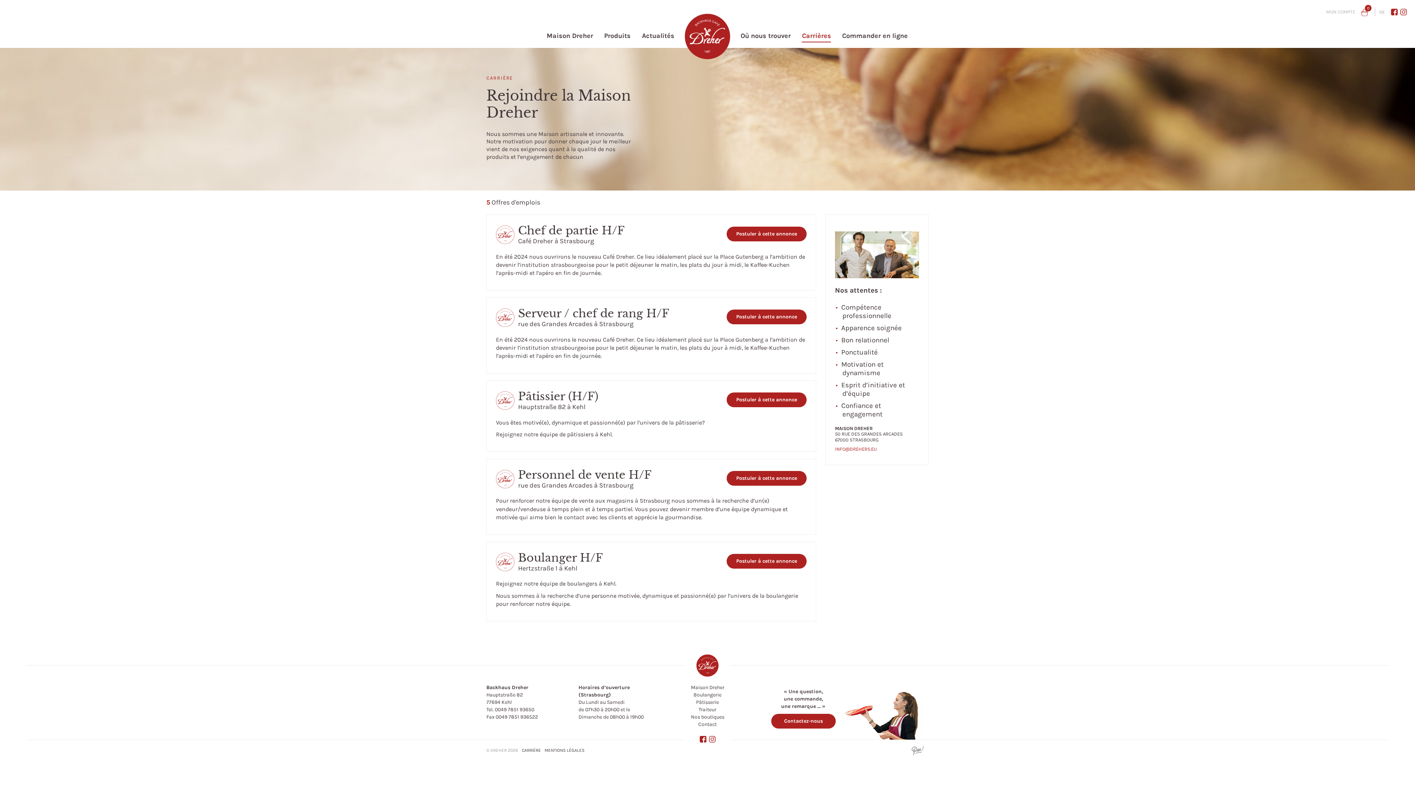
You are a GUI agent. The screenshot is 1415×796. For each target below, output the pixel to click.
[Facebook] (1394, 12)
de (1382, 12)
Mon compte (1340, 12)
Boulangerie (707, 695)
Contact (707, 724)
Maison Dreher (707, 687)
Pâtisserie (707, 702)
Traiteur (707, 709)
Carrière (531, 750)
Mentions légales (564, 750)
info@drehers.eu (856, 449)
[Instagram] (1404, 12)
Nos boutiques (707, 717)
